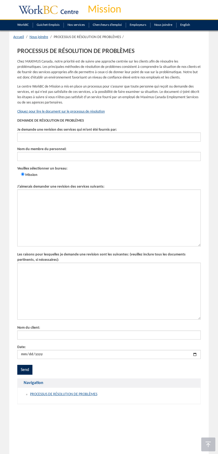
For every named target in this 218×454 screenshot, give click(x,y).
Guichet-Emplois (48, 25)
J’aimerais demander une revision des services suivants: (60, 187)
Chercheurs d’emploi (107, 25)
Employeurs (138, 25)
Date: (21, 347)
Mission (104, 10)
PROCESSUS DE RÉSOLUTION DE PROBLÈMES (63, 394)
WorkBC (23, 25)
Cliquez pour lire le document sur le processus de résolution (61, 112)
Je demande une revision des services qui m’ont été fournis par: (67, 130)
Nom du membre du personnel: (41, 149)
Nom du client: (28, 328)
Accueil (18, 37)
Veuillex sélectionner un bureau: (42, 172)
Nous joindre (163, 25)
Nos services (76, 25)
